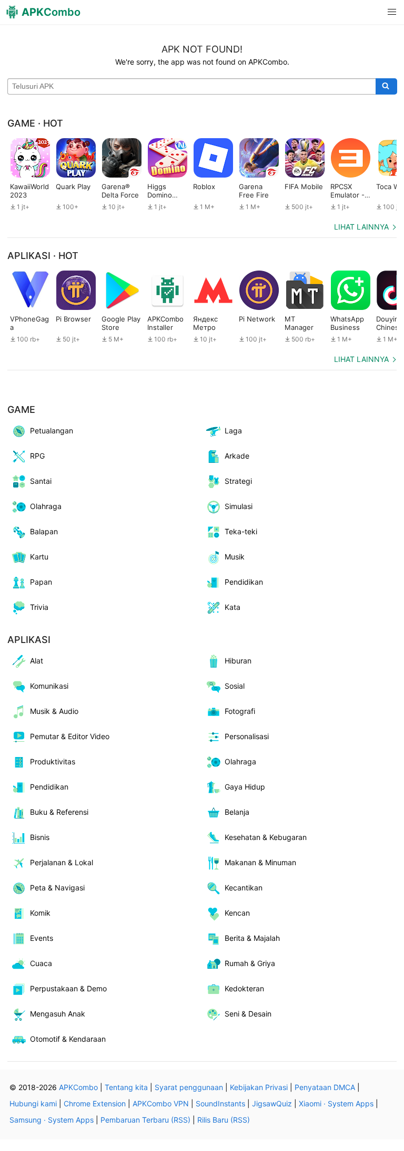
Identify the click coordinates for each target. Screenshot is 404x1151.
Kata (232, 607)
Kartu (39, 556)
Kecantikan (243, 887)
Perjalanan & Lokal (61, 862)
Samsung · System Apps (51, 1119)
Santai (41, 480)
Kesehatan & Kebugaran (266, 837)
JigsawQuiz (272, 1103)
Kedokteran (244, 988)
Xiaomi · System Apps (336, 1103)
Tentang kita (126, 1087)
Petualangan (51, 430)
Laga (233, 430)
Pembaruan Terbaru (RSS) (145, 1119)
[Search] (386, 86)
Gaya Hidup (245, 786)
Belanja (237, 811)
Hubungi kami (33, 1103)
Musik (235, 556)
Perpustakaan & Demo (68, 988)
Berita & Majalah (252, 938)
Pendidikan (244, 581)
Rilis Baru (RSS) (223, 1119)
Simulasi (238, 506)
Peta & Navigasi (57, 887)
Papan (41, 581)
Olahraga (46, 506)
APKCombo (78, 1087)
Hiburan (238, 660)
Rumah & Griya (250, 963)
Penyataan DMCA (325, 1087)
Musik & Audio (54, 711)
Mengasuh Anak (57, 1013)
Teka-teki (241, 531)
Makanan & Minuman (260, 862)
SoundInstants (220, 1103)
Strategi (238, 480)
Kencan (237, 912)
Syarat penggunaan (189, 1087)
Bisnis (39, 837)
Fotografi (240, 711)
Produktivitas (52, 761)
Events (41, 938)
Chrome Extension (95, 1103)
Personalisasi (247, 736)
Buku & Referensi (59, 811)
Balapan (44, 531)
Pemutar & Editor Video (69, 736)
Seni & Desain (248, 1013)
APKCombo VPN (161, 1103)
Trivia (39, 607)
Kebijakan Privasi (259, 1087)
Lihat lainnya (361, 226)
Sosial (235, 685)
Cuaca (41, 963)
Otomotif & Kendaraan (68, 1038)
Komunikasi (49, 685)
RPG (37, 455)
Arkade (237, 455)
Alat (36, 660)
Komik (40, 912)
